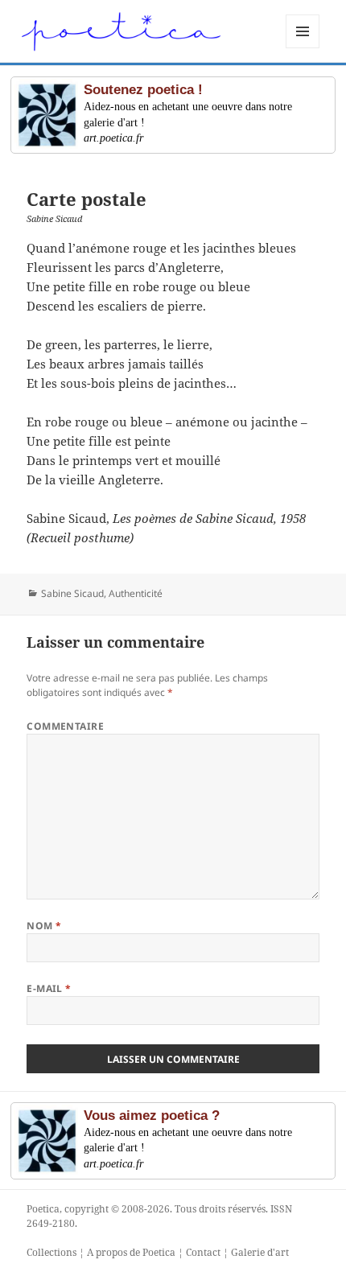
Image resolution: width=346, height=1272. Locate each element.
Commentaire (65, 726)
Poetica (43, 1209)
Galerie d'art (260, 1252)
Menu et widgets (302, 47)
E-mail (49, 988)
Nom (44, 925)
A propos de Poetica (131, 1252)
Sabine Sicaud (72, 593)
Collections (51, 1252)
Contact (203, 1252)
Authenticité (136, 593)
